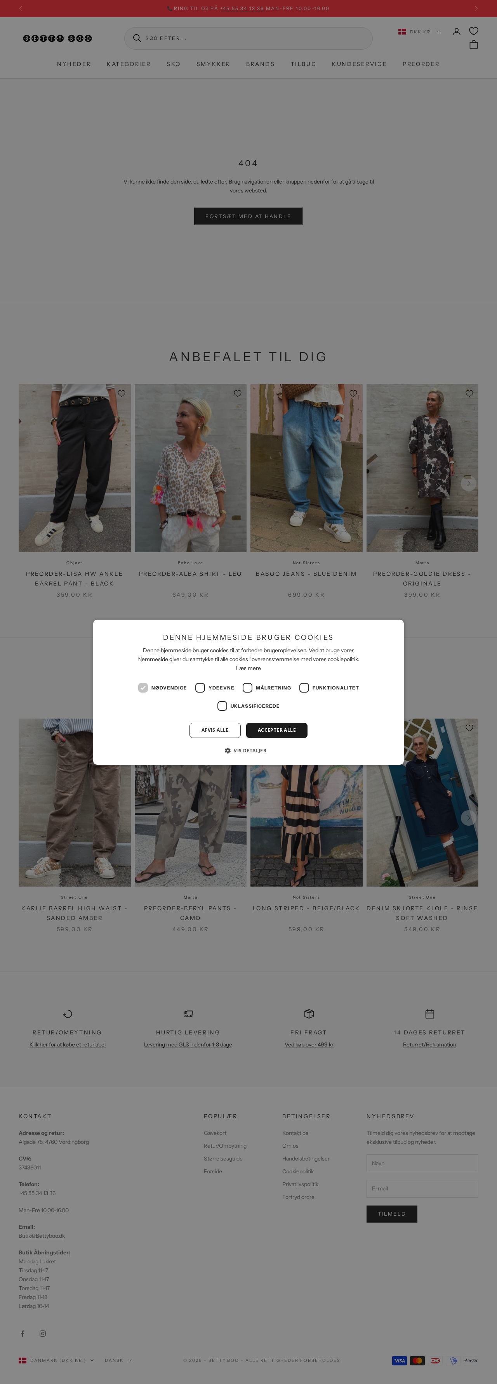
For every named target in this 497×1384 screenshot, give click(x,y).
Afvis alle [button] (215, 730)
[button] (248, 750)
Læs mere (248, 668)
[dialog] (248, 691)
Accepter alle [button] (277, 730)
